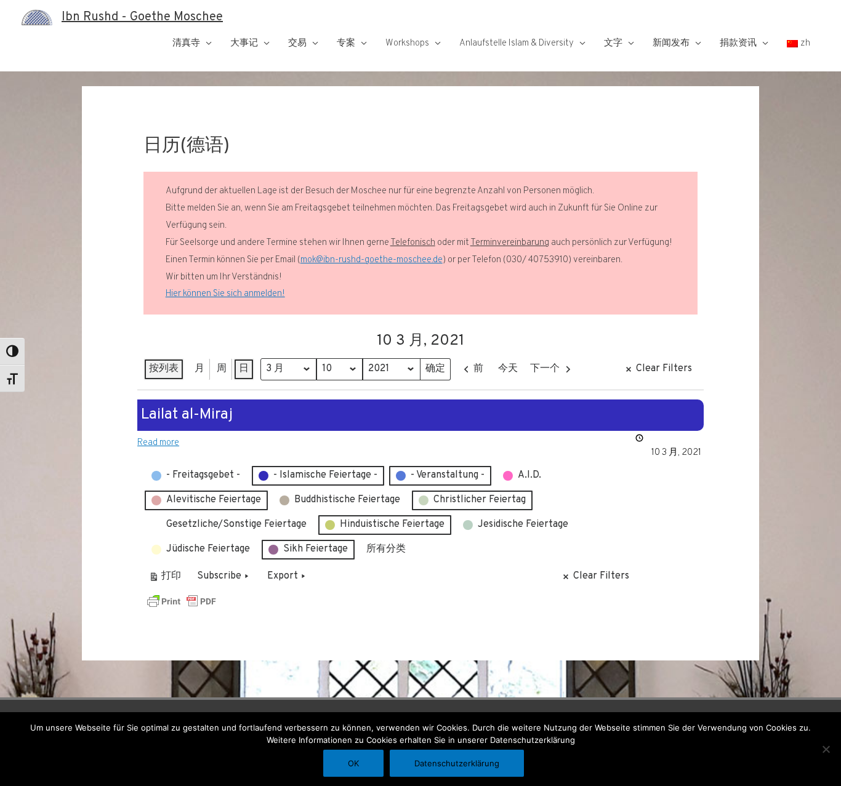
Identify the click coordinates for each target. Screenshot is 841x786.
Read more (158, 443)
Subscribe (219, 576)
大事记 (244, 43)
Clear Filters (664, 369)
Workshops (407, 43)
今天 (508, 369)
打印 (164, 579)
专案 (346, 43)
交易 (297, 43)
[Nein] (825, 749)
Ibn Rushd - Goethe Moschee (142, 17)
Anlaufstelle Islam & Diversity (516, 43)
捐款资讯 (738, 43)
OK (353, 763)
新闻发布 (671, 43)
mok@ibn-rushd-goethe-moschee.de (371, 260)
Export (282, 576)
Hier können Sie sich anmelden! (225, 294)
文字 (613, 43)
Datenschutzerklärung (456, 763)
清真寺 (186, 43)
